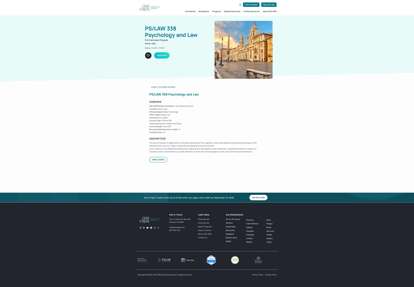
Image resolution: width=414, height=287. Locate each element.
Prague (269, 223)
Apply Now (161, 55)
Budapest (230, 234)
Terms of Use (257, 275)
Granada (250, 231)
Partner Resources (252, 11)
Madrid (249, 242)
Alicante (229, 223)
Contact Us (202, 237)
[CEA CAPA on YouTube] (147, 228)
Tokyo (269, 242)
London (249, 238)
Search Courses (204, 230)
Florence (250, 220)
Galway (249, 227)
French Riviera (252, 223)
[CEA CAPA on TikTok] (139, 228)
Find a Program (251, 4)
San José (270, 231)
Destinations (203, 11)
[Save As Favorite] (148, 55)
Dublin (228, 241)
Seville (269, 235)
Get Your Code (258, 197)
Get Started (190, 11)
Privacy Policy (271, 275)
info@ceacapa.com (177, 227)
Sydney (269, 238)
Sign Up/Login (269, 4)
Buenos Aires (231, 237)
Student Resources (232, 11)
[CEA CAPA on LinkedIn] (151, 228)
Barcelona (230, 230)
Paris (268, 220)
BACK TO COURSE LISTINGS (163, 87)
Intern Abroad (203, 223)
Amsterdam (230, 226)
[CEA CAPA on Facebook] (155, 228)
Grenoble (250, 235)
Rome (268, 227)
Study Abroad (203, 219)
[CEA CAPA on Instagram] (144, 228)
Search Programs (205, 226)
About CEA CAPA (270, 11)
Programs (216, 11)
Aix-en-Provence (233, 219)
